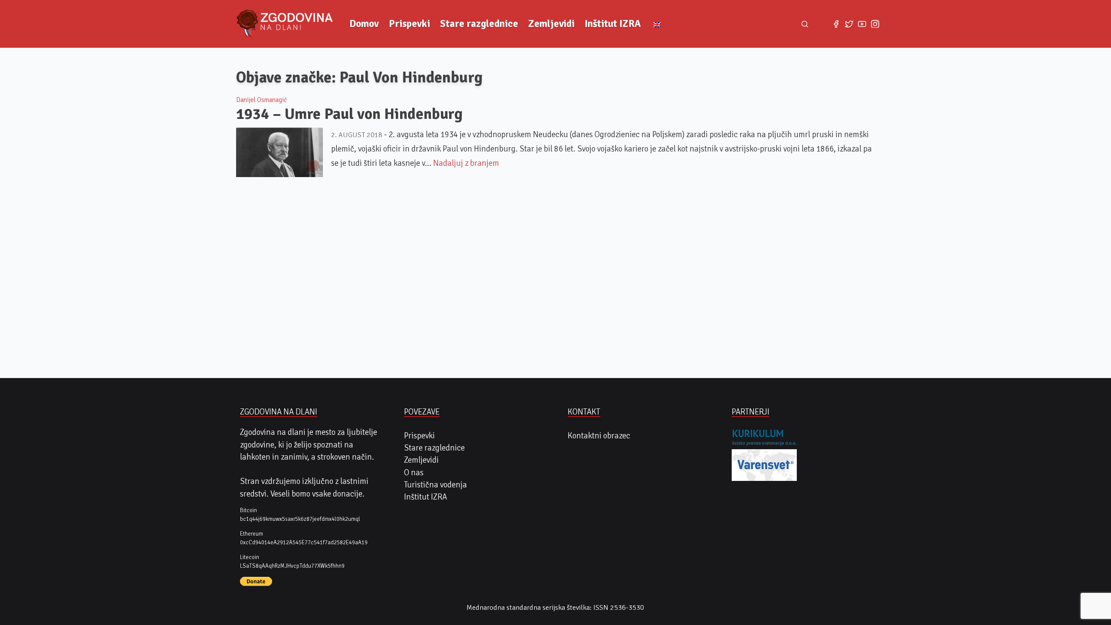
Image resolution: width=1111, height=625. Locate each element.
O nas (414, 472)
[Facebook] (835, 23)
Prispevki (409, 23)
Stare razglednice (479, 23)
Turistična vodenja (435, 485)
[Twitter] (848, 23)
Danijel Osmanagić (261, 100)
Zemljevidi (551, 23)
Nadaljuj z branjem (466, 163)
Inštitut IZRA (613, 23)
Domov (364, 23)
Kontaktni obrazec (599, 436)
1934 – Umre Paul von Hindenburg (349, 114)
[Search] (805, 24)
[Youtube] (861, 23)
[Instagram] (875, 23)
